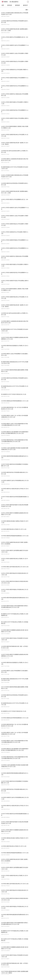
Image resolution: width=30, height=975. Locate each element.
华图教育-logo (4, 1)
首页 (3, 5)
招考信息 (9, 5)
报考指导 (17, 5)
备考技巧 (25, 5)
